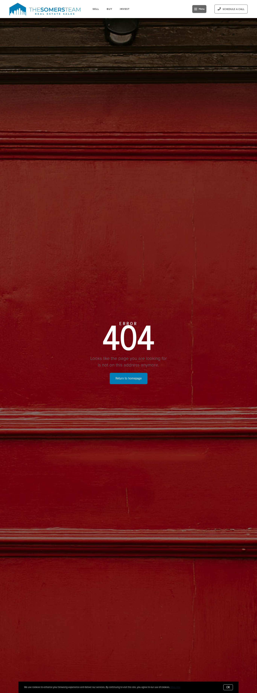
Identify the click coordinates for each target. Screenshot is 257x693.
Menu (202, 9)
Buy (109, 9)
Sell (96, 9)
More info (175, 687)
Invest (125, 9)
